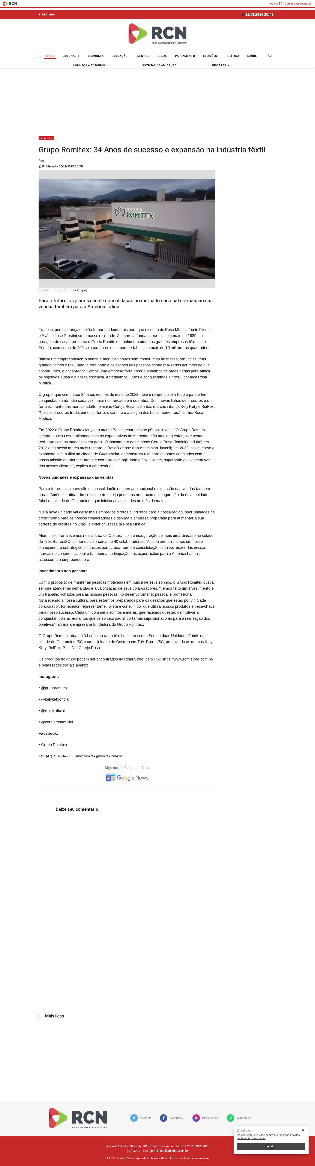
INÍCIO (49, 56)
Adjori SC (276, 3)
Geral (162, 56)
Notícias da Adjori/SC (159, 65)
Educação (120, 56)
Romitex (46, 138)
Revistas (219, 65)
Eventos (142, 56)
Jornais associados (298, 3)
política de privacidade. (251, 1138)
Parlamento (185, 56)
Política (232, 56)
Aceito (271, 1146)
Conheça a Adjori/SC (89, 65)
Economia (96, 56)
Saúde (252, 56)
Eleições (210, 56)
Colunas (69, 56)
